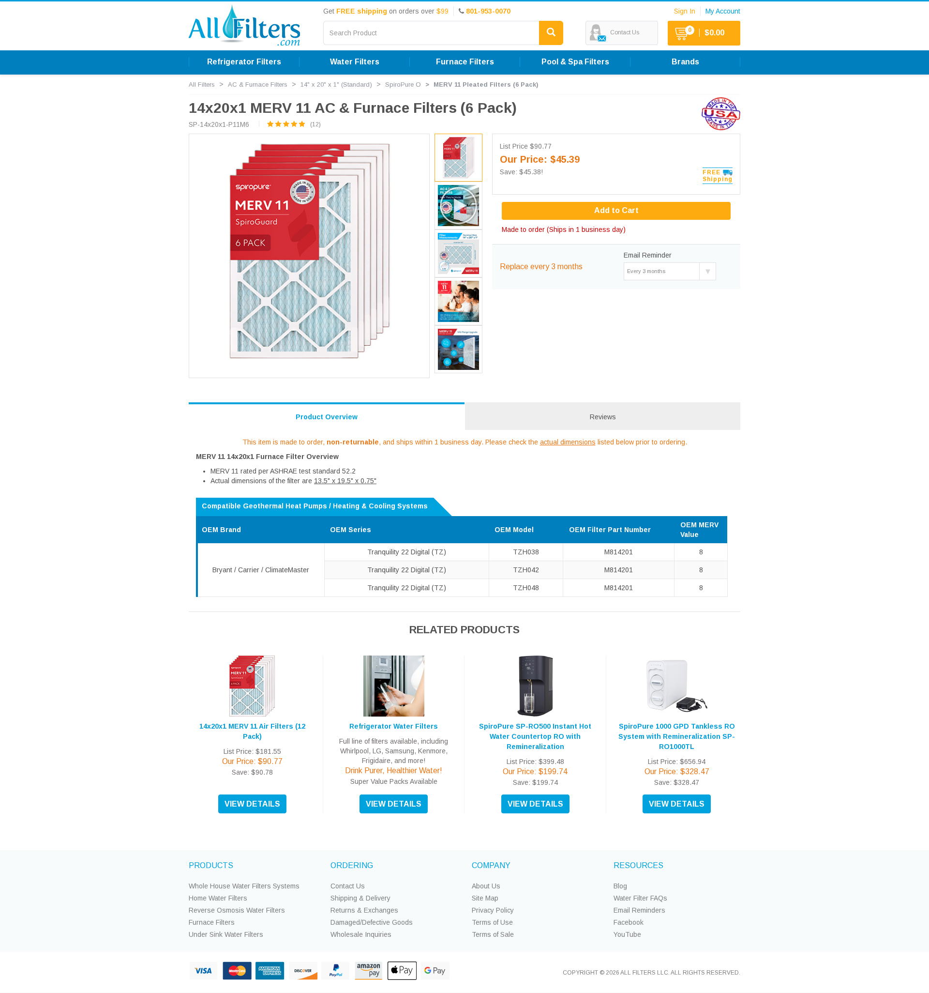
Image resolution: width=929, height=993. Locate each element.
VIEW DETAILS (252, 804)
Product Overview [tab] (327, 417)
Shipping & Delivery (360, 898)
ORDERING (351, 865)
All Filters (202, 84)
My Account (722, 11)
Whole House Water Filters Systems (244, 886)
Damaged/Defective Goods (371, 922)
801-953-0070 (488, 11)
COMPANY (491, 865)
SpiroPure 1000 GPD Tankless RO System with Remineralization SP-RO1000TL (676, 736)
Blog (620, 886)
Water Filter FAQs (640, 898)
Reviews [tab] (603, 417)
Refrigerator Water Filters (393, 726)
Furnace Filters (212, 922)
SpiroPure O (403, 84)
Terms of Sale (493, 934)
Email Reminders (639, 910)
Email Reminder (648, 255)
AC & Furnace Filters (257, 84)
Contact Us (347, 886)
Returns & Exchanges (364, 910)
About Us (486, 886)
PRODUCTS (211, 865)
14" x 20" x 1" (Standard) (336, 84)
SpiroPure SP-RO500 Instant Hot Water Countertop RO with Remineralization (535, 736)
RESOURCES (638, 865)
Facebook (629, 922)
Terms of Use (492, 922)
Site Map (485, 898)
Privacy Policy (493, 910)
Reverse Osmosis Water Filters (237, 910)
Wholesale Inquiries (360, 934)
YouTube (627, 934)
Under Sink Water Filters (226, 934)
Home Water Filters (218, 898)
